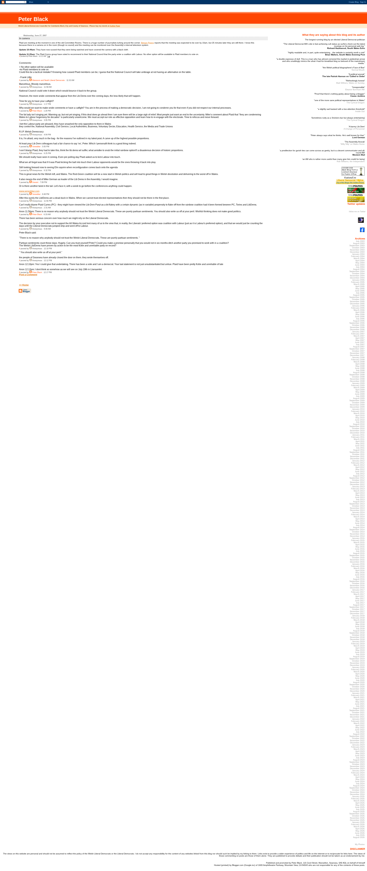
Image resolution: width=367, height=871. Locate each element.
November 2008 (357, 379)
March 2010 (359, 413)
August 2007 (359, 347)
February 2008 (358, 360)
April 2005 (360, 286)
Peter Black (33, 19)
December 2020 (357, 691)
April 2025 (360, 803)
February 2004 (358, 256)
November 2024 (357, 792)
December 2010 (357, 433)
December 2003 (357, 252)
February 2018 (358, 618)
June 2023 (360, 756)
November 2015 (357, 560)
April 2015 (360, 545)
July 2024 (360, 783)
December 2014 (357, 536)
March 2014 (359, 517)
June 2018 (360, 626)
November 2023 (357, 766)
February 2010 (358, 411)
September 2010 (357, 426)
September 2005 (357, 297)
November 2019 (357, 663)
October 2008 (358, 377)
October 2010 (358, 428)
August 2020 (359, 682)
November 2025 (357, 818)
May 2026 (360, 831)
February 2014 (358, 514)
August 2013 (359, 502)
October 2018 (358, 635)
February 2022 (358, 721)
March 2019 (359, 646)
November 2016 (357, 585)
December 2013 (357, 510)
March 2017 (359, 594)
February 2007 (358, 334)
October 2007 (358, 351)
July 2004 (360, 267)
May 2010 (360, 418)
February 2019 (358, 644)
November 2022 (357, 740)
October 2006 (358, 325)
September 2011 (357, 452)
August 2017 (359, 605)
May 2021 (360, 702)
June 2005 (360, 291)
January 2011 (358, 435)
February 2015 (358, 540)
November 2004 (357, 276)
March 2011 (359, 439)
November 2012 (357, 482)
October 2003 (358, 248)
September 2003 (357, 245)
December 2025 (357, 820)
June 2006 (360, 316)
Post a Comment (28, 274)
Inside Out (360, 111)
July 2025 (360, 809)
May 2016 (360, 573)
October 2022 (358, 738)
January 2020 (358, 667)
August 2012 (359, 476)
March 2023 (359, 749)
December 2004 (357, 278)
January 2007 (358, 332)
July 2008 (360, 370)
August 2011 (359, 450)
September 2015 (357, 555)
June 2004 (360, 265)
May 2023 (360, 753)
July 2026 (360, 835)
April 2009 (360, 390)
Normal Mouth (358, 70)
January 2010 (358, 409)
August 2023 (359, 760)
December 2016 (357, 588)
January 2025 (358, 796)
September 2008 (357, 375)
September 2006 (357, 323)
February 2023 (358, 747)
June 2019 (360, 652)
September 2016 (357, 581)
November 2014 (357, 534)
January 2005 (358, 280)
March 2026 (359, 827)
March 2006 (359, 310)
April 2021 (360, 700)
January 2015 (358, 538)
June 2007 (360, 342)
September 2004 (357, 271)
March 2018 (359, 620)
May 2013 (360, 495)
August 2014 (359, 527)
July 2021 (360, 706)
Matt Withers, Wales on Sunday (350, 83)
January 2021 (358, 693)
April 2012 (360, 467)
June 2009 (360, 394)
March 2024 (359, 775)
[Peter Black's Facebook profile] (362, 231)
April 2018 (360, 622)
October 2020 (358, 687)
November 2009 (357, 405)
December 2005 (357, 304)
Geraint (35, 182)
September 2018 (357, 633)
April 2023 (360, 751)
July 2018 (360, 629)
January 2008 (358, 357)
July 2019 (360, 654)
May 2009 (360, 392)
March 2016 (359, 568)
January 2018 (358, 616)
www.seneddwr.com (29, 191)
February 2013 (358, 489)
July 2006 (360, 319)
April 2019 (360, 648)
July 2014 (360, 525)
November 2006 (357, 327)
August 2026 (359, 837)
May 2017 (360, 598)
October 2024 (358, 790)
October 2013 (358, 506)
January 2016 (358, 564)
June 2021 (360, 704)
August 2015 (359, 553)
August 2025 (359, 811)
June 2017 (360, 601)
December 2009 (357, 407)
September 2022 (357, 736)
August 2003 (359, 243)
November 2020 (357, 689)
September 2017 (357, 607)
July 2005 (360, 293)
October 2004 (358, 273)
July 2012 (360, 474)
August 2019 (359, 657)
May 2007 (360, 340)
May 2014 (360, 521)
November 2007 (357, 353)
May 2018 (360, 624)
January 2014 (358, 512)
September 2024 (357, 788)
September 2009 (357, 400)
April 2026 (360, 829)
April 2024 (360, 777)
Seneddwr (36, 147)
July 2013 (360, 499)
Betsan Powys (147, 43)
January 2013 (358, 486)
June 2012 (360, 471)
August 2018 (359, 631)
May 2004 (360, 263)
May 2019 (360, 650)
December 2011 (357, 459)
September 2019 (357, 659)
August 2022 (359, 734)
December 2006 (357, 329)
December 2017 (357, 613)
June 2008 (360, 368)
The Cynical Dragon (355, 102)
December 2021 (357, 717)
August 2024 (359, 786)
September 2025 (357, 814)
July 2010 (360, 422)
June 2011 (360, 446)
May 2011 (360, 443)
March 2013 (359, 491)
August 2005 (359, 295)
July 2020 (360, 680)
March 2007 (359, 336)
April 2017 (360, 596)
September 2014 (357, 530)
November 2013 (357, 508)
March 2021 (359, 697)
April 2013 (360, 493)
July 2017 (360, 603)
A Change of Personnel (354, 129)
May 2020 (360, 676)
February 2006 (358, 308)
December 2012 (357, 484)
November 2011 (357, 456)
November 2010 (357, 431)
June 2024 (360, 781)
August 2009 (359, 398)
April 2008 (360, 364)
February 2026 (358, 824)
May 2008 (360, 366)
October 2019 (358, 661)
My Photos (360, 844)
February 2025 (358, 799)
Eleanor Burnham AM (355, 89)
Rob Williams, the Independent (351, 161)
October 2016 (358, 583)
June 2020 (360, 678)
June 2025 (360, 807)
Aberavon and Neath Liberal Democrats (48, 80)
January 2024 (358, 771)
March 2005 (359, 284)
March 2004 (359, 258)
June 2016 (360, 575)
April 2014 (360, 519)
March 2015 (359, 542)
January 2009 (358, 383)
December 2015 (357, 562)
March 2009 (359, 388)
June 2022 (360, 730)
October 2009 (358, 403)
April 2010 (360, 415)
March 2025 (359, 801)
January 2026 (358, 822)
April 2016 (360, 570)
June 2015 (360, 549)
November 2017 (357, 611)
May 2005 (360, 289)
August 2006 (359, 321)
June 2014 (360, 523)
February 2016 (358, 566)
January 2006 (358, 306)
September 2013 (357, 504)
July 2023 (360, 758)
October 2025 (358, 816)
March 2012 (359, 465)
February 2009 (358, 385)
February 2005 (358, 282)
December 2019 (357, 665)
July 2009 (360, 396)
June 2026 (360, 833)
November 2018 (357, 637)
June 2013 (360, 497)
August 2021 (359, 708)
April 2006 (360, 312)
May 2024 (360, 779)
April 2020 (360, 674)
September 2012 (357, 478)
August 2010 (359, 424)
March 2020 (359, 672)
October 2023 (358, 764)
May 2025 (360, 805)
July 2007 (360, 344)
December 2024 (357, 794)
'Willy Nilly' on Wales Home (352, 144)
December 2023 (357, 768)
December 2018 (357, 639)
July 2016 (360, 577)
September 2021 (357, 710)
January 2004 (358, 254)
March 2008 (359, 362)
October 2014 (358, 532)
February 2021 (358, 695)
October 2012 (358, 480)
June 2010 (360, 420)
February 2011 (358, 437)
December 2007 (357, 355)
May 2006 (360, 314)
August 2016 (359, 579)
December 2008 (357, 381)
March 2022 (359, 723)
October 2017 (358, 609)
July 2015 (360, 551)
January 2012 (358, 461)
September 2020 (357, 684)
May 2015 (360, 547)
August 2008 (359, 372)
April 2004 (360, 261)
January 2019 (358, 641)
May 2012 (360, 469)
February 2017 (358, 592)
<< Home (24, 285)
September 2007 (357, 349)
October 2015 (358, 558)
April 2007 (360, 338)
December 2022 (357, 743)
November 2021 (357, 715)
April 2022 (360, 725)
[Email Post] (48, 56)
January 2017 (358, 590)
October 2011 (358, 454)
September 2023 (357, 762)
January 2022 (358, 719)
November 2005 (357, 301)
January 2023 (358, 745)
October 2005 (358, 299)
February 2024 (358, 773)
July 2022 (360, 732)
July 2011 (360, 448)
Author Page (115, 26)
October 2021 (358, 712)
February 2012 (358, 463)
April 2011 (360, 441)
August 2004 (359, 269)
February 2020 (358, 669)
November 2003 (357, 250)
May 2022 (360, 728)
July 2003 (360, 241)
